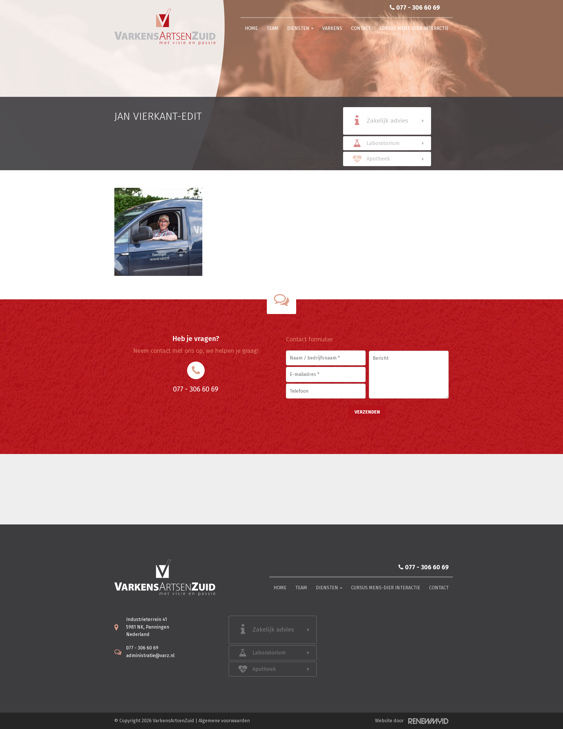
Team (272, 28)
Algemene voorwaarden (224, 720)
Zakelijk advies (387, 120)
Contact (361, 28)
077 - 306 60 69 (417, 7)
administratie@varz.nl (150, 655)
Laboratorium (383, 143)
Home (251, 28)
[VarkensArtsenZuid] (167, 27)
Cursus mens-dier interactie (414, 28)
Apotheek (378, 159)
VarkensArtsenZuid (173, 720)
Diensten (299, 28)
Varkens (332, 28)
